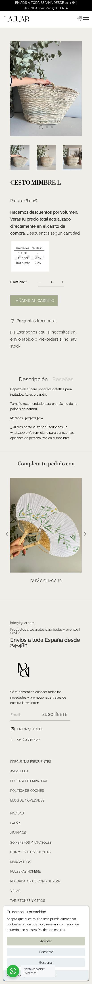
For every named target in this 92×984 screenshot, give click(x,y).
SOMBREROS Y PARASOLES (31, 842)
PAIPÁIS (15, 823)
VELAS (15, 891)
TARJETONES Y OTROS (27, 900)
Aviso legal (20, 771)
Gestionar (46, 962)
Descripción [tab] (33, 379)
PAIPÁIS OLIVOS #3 (46, 581)
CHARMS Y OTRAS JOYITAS (30, 852)
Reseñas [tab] (62, 379)
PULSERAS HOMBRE (25, 871)
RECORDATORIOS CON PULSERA (35, 881)
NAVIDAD (17, 813)
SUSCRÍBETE (55, 714)
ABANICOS (18, 833)
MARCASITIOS (20, 862)
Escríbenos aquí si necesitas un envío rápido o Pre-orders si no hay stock (43, 339)
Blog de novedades (27, 800)
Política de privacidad (29, 781)
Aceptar (46, 941)
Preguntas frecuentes (37, 320)
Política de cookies (27, 790)
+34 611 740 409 (28, 739)
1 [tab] (41, 127)
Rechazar (46, 952)
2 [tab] (47, 127)
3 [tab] (52, 127)
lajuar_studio (29, 729)
